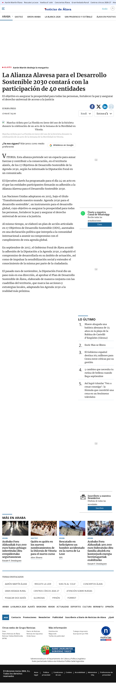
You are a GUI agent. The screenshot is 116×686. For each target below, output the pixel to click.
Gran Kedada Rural (15, 591)
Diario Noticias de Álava (11, 634)
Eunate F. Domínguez (11, 561)
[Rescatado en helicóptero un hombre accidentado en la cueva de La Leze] (72, 528)
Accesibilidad (80, 672)
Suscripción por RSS (80, 634)
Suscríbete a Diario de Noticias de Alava (85, 617)
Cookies (69, 672)
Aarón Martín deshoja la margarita (31, 67)
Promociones (29, 617)
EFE (61, 558)
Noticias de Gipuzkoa (35, 634)
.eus (5, 617)
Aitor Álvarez (36, 558)
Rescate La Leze (43, 584)
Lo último (86, 319)
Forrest (71, 597)
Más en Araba (14, 517)
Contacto (16, 617)
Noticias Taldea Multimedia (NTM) (12, 637)
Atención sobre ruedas (79, 591)
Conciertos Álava (93, 584)
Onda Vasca (31, 636)
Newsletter (44, 617)
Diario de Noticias (33, 631)
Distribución (53, 631)
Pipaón (56, 597)
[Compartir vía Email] (111, 107)
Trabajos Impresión (80, 631)
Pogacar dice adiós (15, 597)
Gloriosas (39, 597)
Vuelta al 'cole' (67, 584)
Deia (4, 631)
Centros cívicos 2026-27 (46, 591)
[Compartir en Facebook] (92, 107)
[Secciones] (3, 8)
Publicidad (57, 617)
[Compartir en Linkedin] (105, 107)
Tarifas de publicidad (57, 636)
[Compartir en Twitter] (98, 107)
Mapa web (52, 634)
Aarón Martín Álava (16, 584)
